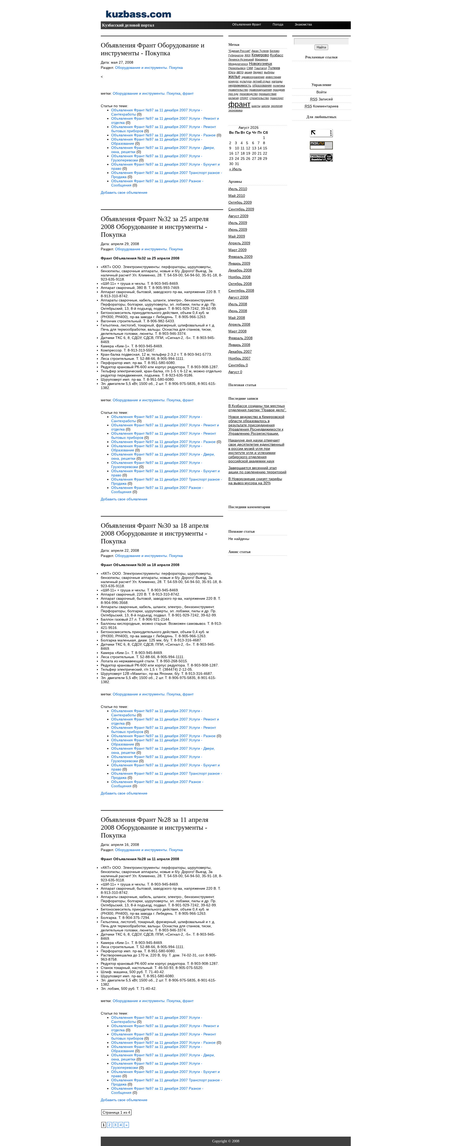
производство (249, 93)
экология (277, 105)
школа (265, 105)
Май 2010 (236, 195)
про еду (233, 93)
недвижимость (239, 85)
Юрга (231, 72)
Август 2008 (238, 297)
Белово (274, 50)
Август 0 (235, 372)
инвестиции (273, 76)
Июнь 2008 (237, 311)
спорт (244, 98)
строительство (259, 98)
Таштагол (260, 68)
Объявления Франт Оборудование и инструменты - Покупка (152, 49)
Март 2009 (237, 250)
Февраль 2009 (240, 256)
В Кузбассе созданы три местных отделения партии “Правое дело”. (257, 408)
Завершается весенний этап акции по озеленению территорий (257, 470)
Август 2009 (238, 216)
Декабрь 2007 (240, 351)
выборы (269, 72)
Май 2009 (236, 236)
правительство (238, 89)
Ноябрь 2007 (239, 358)
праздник (279, 89)
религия (233, 98)
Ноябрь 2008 (239, 277)
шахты (256, 105)
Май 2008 (236, 318)
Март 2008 (237, 331)
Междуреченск (238, 63)
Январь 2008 (239, 345)
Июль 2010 (237, 189)
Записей (321, 99)
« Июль (235, 169)
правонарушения (260, 89)
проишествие (268, 93)
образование (262, 85)
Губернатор (235, 55)
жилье (234, 76)
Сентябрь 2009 (241, 209)
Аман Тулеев (260, 50)
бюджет (258, 72)
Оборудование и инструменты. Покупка (149, 67)
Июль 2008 (237, 304)
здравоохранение (253, 76)
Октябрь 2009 (240, 202)
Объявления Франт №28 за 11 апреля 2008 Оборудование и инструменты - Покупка (154, 827)
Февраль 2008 (240, 338)
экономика (235, 110)
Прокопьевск (237, 68)
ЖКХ (248, 55)
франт (188, 93)
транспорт (277, 98)
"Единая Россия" (239, 50)
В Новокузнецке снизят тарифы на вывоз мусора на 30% (255, 481)
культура (246, 81)
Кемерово (260, 55)
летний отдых (262, 81)
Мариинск (261, 59)
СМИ (250, 68)
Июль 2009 (237, 223)
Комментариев (321, 106)
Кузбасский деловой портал (128, 25)
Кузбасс (276, 55)
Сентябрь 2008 (241, 290)
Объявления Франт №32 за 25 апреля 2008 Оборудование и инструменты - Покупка (155, 226)
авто (239, 72)
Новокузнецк (260, 63)
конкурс (233, 81)
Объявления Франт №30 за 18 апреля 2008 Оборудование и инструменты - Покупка (155, 533)
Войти (321, 92)
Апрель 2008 (239, 324)
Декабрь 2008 (240, 270)
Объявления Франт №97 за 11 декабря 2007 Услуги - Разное (163, 135)
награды (277, 81)
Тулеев (274, 68)
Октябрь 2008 (240, 284)
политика (279, 85)
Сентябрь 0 (238, 365)
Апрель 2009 (239, 243)
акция (248, 72)
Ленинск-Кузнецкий (241, 59)
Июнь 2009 (237, 229)
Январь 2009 (239, 263)
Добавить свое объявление (124, 192)
